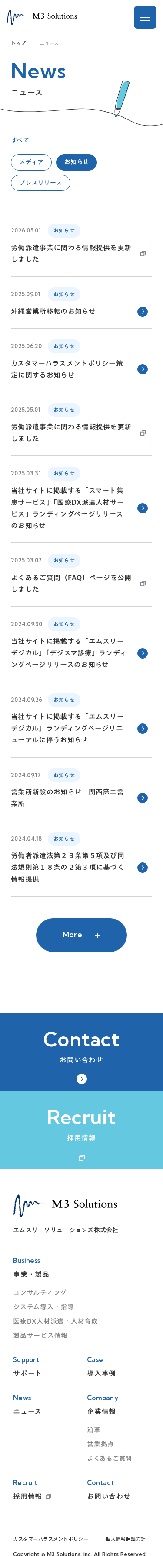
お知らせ (76, 162)
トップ (18, 42)
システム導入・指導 (43, 1306)
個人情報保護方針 (126, 1539)
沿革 (94, 1429)
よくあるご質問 (109, 1458)
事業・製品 (31, 1274)
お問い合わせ (109, 1496)
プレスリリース (40, 183)
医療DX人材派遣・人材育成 (55, 1321)
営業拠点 (100, 1444)
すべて (20, 140)
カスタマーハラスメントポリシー (50, 1539)
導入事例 (101, 1373)
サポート (27, 1373)
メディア (31, 162)
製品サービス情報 (40, 1335)
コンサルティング (40, 1292)
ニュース (27, 1411)
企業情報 (101, 1411)
